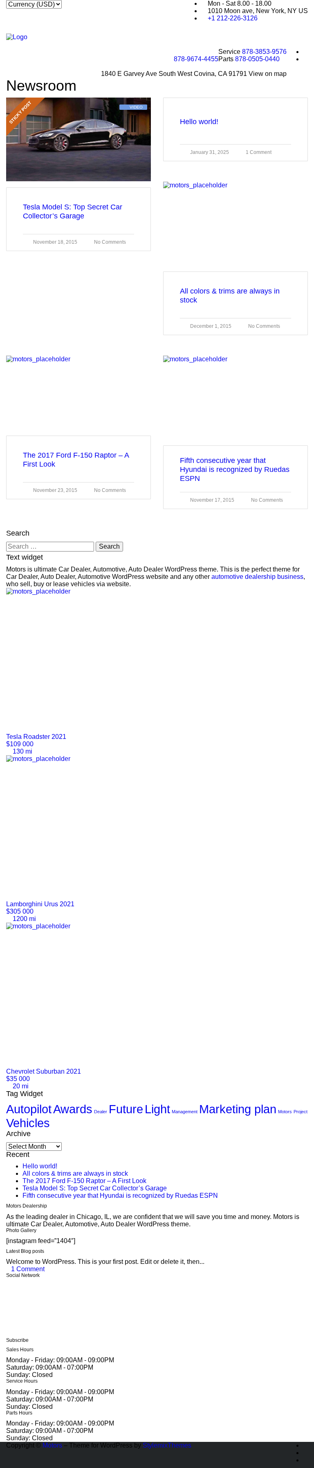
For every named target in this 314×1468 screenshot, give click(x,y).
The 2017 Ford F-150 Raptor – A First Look (84, 1180)
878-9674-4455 (196, 59)
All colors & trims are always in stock (75, 1173)
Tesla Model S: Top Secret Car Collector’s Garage (94, 1188)
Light (157, 1109)
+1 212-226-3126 (233, 18)
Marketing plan (237, 1109)
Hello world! (39, 1166)
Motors (285, 1111)
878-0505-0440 (257, 59)
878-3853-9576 (264, 51)
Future (126, 1109)
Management (184, 1111)
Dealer (100, 1111)
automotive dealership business (257, 576)
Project (300, 1111)
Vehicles (28, 1123)
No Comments (110, 242)
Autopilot (29, 1109)
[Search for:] (50, 547)
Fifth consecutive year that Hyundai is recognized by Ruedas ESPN (120, 1195)
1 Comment (258, 152)
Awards (72, 1109)
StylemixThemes (167, 1445)
